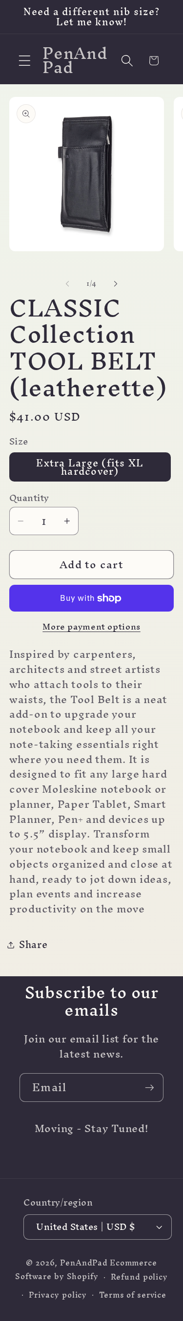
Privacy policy (58, 1294)
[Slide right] (115, 284)
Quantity (29, 497)
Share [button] (33, 944)
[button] (24, 60)
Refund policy (139, 1276)
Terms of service (132, 1294)
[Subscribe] (149, 1087)
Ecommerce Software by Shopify (86, 1269)
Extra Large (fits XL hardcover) (89, 467)
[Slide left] (67, 284)
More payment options (91, 626)
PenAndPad (84, 1262)
